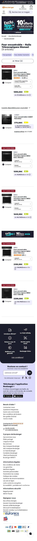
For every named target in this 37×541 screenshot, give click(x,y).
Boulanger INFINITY (9, 458)
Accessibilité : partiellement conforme (16, 485)
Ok (30, 373)
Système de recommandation (13, 478)
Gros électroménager (14, 36)
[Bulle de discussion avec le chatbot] (30, 533)
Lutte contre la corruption (12, 483)
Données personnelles (10, 472)
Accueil (4, 36)
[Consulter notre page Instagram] (30, 378)
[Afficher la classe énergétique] (26, 92)
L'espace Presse (8, 442)
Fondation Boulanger (10, 453)
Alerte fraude (7, 494)
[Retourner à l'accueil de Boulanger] (8, 7)
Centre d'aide (8, 419)
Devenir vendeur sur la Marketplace (15, 510)
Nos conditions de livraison (12, 414)
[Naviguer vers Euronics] (17, 513)
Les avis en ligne (8, 481)
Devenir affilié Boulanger (11, 505)
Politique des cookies (10, 476)
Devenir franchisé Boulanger (13, 503)
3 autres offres (19, 131)
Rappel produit (8, 491)
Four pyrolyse (7, 55)
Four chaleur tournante (21, 55)
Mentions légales (9, 469)
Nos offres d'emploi (9, 501)
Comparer (8, 82)
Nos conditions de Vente (11, 465)
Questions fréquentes (10, 410)
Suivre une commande (11, 412)
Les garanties (7, 467)
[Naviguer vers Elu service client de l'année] (17, 518)
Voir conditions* (18, 357)
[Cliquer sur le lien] (18, 25)
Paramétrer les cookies (11, 474)
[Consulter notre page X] (26, 378)
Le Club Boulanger (9, 451)
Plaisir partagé (8, 439)
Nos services (7, 444)
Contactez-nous (9, 407)
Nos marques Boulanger (11, 446)
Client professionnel (10, 455)
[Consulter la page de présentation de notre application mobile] (7, 396)
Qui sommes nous (9, 437)
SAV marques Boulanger (11, 448)
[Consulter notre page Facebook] (23, 378)
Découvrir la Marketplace (11, 508)
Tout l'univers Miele (8, 66)
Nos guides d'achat (9, 416)
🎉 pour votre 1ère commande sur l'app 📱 (17, 2)
